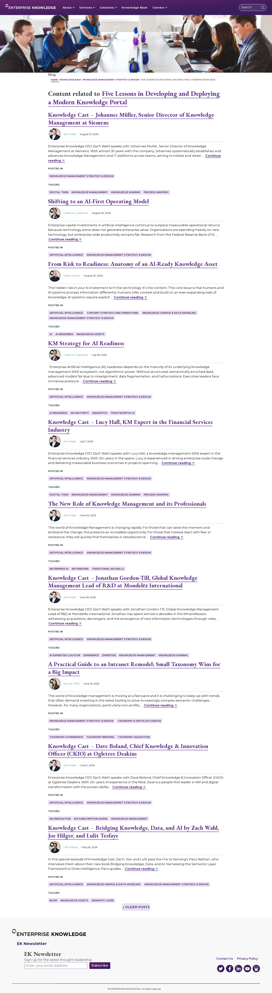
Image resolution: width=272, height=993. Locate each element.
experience (91, 655)
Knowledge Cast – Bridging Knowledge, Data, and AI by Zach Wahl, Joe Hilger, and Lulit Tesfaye (133, 831)
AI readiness (64, 334)
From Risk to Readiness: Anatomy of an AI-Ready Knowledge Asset (133, 264)
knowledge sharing (125, 192)
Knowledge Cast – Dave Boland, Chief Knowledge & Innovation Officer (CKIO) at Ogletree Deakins (128, 750)
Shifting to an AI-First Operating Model (98, 201)
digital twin (59, 192)
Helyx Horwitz (71, 275)
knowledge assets (90, 334)
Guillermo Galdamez (75, 212)
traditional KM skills (108, 568)
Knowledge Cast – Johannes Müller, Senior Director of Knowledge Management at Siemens (131, 118)
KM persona (80, 568)
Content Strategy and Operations (112, 312)
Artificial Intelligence (66, 254)
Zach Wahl (69, 134)
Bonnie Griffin (71, 683)
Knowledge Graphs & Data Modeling (169, 312)
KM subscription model (91, 818)
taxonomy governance (66, 736)
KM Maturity (80, 412)
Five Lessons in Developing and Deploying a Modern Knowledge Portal (134, 98)
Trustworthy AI (123, 412)
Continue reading (63, 239)
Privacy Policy (247, 958)
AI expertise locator (65, 655)
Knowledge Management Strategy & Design (81, 176)
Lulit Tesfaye (70, 847)
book (53, 900)
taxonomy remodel (100, 736)
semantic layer (103, 900)
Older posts (136, 907)
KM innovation (60, 818)
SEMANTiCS (99, 412)
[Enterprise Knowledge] (30, 6)
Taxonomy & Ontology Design (139, 720)
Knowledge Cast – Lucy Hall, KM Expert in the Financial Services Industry (130, 426)
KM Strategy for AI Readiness (86, 343)
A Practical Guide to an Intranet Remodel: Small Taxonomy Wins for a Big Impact (134, 668)
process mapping (156, 192)
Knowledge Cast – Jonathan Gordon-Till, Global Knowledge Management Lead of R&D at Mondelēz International (122, 581)
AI (51, 334)
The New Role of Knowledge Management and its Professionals (127, 504)
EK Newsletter (42, 954)
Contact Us (224, 958)
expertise (109, 655)
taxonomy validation (134, 736)
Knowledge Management (90, 192)
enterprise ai (59, 568)
